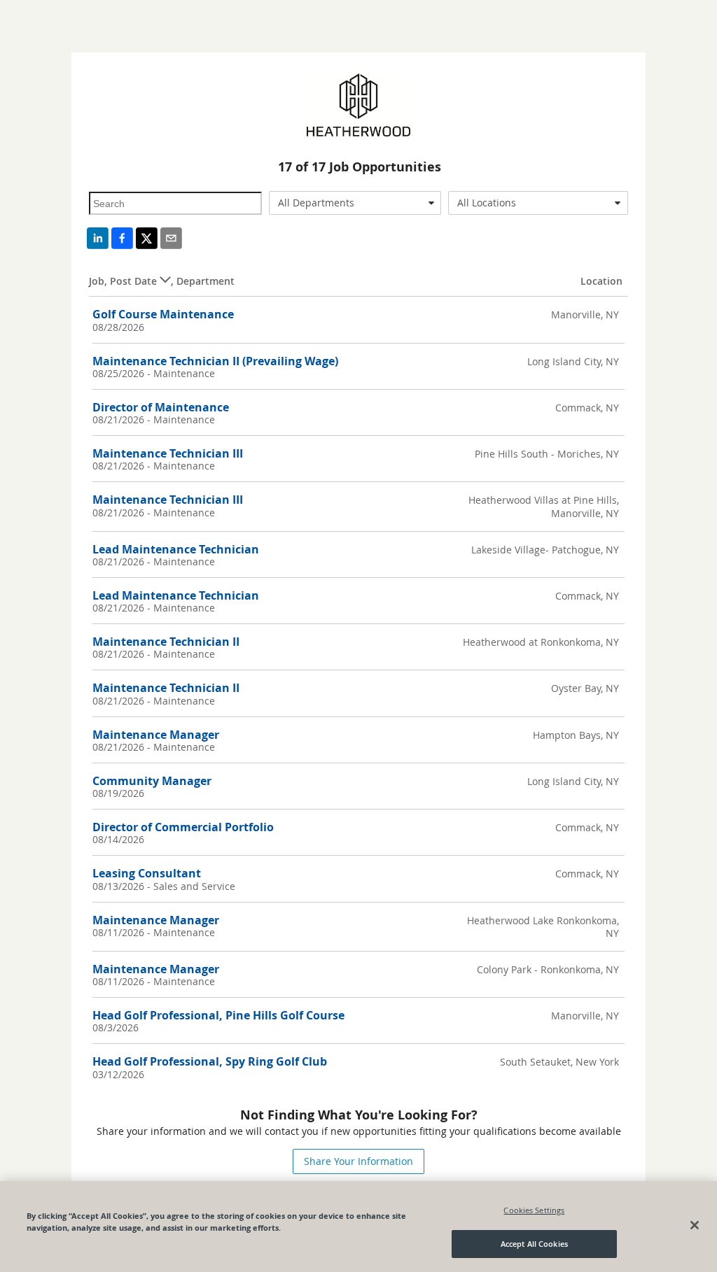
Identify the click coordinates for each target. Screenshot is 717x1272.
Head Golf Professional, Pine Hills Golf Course (218, 1015)
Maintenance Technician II (165, 641)
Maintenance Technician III (167, 453)
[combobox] (355, 203)
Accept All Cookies (534, 1243)
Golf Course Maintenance (163, 314)
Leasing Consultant (146, 873)
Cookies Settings (533, 1210)
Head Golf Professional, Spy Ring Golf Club (209, 1061)
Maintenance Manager (155, 734)
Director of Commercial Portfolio (183, 827)
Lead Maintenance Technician (175, 549)
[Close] (694, 1225)
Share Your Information (358, 1161)
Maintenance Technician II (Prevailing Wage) (215, 361)
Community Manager (151, 781)
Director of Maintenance (160, 407)
